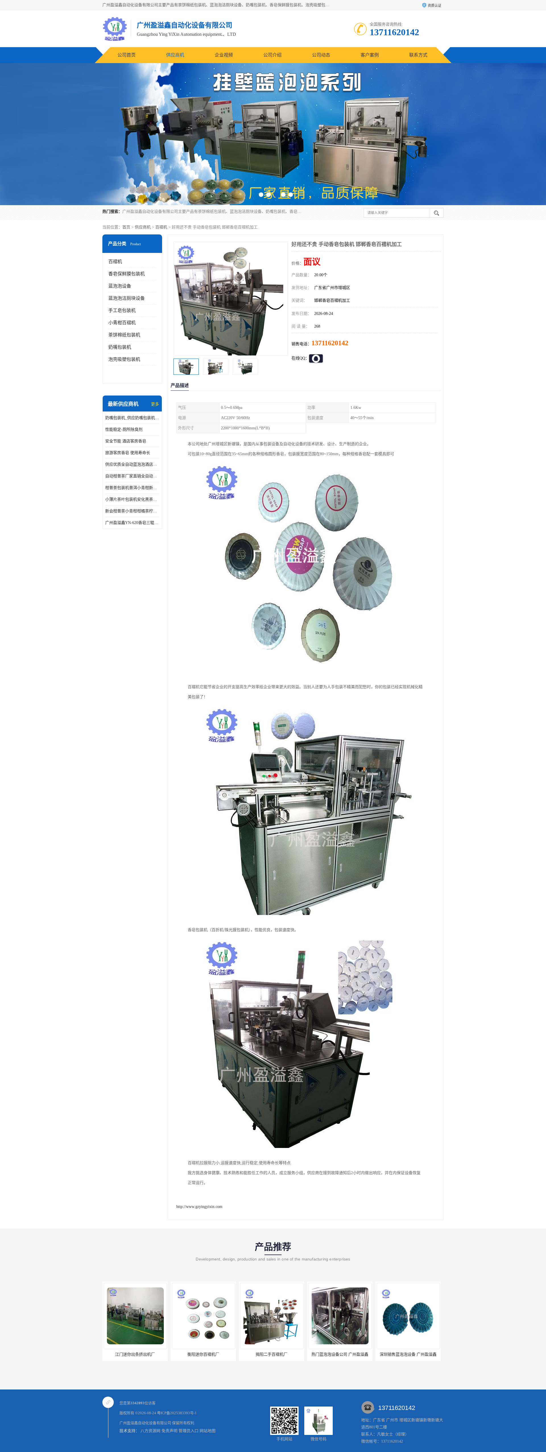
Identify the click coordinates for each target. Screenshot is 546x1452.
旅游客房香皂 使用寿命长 (127, 453)
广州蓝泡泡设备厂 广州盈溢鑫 (383, 1354)
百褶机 (161, 227)
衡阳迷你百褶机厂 (111, 1354)
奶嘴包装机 (119, 347)
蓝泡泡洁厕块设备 (126, 298)
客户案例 (370, 55)
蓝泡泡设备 (119, 286)
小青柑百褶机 (122, 322)
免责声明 (169, 1431)
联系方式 (418, 55)
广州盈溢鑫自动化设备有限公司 (145, 1423)
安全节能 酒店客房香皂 (125, 441)
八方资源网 (150, 1431)
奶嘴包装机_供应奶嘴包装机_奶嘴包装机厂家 (132, 418)
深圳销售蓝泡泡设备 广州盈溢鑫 (315, 1354)
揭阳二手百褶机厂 (179, 1354)
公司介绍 (272, 55)
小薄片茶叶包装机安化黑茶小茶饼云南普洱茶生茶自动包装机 (132, 499)
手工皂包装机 (122, 310)
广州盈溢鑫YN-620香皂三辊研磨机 (132, 523)
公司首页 (126, 55)
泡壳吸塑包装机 (124, 359)
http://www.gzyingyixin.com (199, 1207)
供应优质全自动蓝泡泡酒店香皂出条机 (132, 464)
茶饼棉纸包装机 (124, 334)
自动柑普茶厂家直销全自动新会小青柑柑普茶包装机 (132, 476)
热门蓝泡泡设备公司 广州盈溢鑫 (247, 1354)
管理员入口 (188, 1431)
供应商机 (175, 55)
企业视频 (224, 55)
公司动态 (321, 55)
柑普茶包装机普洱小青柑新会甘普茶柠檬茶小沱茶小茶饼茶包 (132, 488)
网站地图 (208, 1431)
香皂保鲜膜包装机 (126, 273)
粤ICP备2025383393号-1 (177, 1413)
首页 (126, 227)
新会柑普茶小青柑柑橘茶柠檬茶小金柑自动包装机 (132, 511)
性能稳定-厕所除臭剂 (123, 429)
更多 (155, 404)
